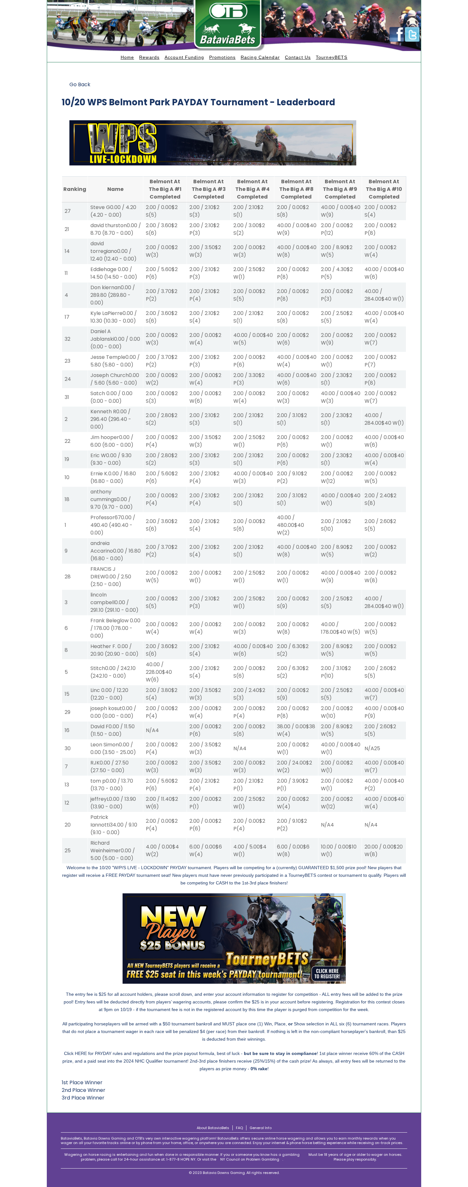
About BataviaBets (213, 1127)
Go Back (79, 84)
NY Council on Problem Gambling (249, 1159)
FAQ (239, 1127)
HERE (81, 1053)
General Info (261, 1127)
